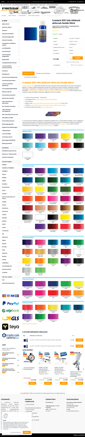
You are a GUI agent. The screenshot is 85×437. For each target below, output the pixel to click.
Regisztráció (81, 1)
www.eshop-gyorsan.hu (12, 435)
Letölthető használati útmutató (64, 73)
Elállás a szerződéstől (79, 435)
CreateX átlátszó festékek (33, 15)
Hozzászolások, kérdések (31, 77)
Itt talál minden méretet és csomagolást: (46, 99)
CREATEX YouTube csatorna (29, 323)
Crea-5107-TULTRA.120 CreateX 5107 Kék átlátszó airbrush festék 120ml (45, 346)
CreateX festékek (22, 15)
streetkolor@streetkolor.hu (27, 1)
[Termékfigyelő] (76, 65)
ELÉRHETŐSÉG (42, 5)
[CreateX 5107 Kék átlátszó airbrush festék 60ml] (35, 32)
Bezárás (26, 432)
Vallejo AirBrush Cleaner (60, 105)
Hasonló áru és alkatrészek (44, 73)
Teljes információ (28, 73)
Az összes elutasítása (15, 432)
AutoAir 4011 (43, 103)
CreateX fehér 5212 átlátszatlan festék (57, 90)
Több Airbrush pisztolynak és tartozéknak (9, 359)
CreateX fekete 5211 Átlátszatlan (36, 90)
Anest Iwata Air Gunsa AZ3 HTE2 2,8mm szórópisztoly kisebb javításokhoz (76, 374)
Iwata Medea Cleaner (47, 105)
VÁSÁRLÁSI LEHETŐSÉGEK (52, 5)
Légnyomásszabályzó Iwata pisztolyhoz (29, 368)
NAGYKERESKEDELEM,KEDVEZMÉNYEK (20, 5)
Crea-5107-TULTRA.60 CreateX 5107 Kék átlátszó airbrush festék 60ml (45, 340)
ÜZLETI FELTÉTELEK (7, 5)
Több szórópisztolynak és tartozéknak (8, 353)
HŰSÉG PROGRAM (34, 5)
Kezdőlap (4, 15)
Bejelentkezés (73, 1)
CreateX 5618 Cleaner (36, 105)
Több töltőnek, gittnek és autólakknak (8, 364)
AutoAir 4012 (36, 103)
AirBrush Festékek (12, 15)
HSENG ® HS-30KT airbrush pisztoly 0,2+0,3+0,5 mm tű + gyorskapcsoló (60, 370)
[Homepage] (1, 5)
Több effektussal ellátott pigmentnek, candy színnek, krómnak (8, 370)
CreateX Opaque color (28, 86)
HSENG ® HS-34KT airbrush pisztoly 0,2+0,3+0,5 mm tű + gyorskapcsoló (44, 370)
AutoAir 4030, (57, 103)
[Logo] (10, 10)
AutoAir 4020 (49, 103)
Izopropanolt (63, 124)
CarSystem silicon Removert (46, 125)
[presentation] (23, 369)
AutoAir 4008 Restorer (47, 107)
